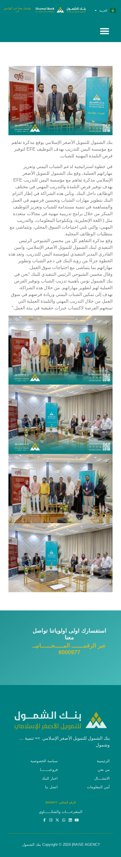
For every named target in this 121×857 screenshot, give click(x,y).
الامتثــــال (102, 778)
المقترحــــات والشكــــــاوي (60, 812)
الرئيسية (103, 761)
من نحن (104, 770)
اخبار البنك (50, 778)
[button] (104, 31)
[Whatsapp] (64, 820)
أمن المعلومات (98, 787)
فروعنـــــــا (49, 770)
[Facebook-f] (44, 820)
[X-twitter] (57, 820)
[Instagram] (51, 820)
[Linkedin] (70, 820)
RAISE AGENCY (86, 844)
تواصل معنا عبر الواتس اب (17, 10)
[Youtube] (77, 820)
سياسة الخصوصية (44, 761)
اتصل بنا (51, 787)
